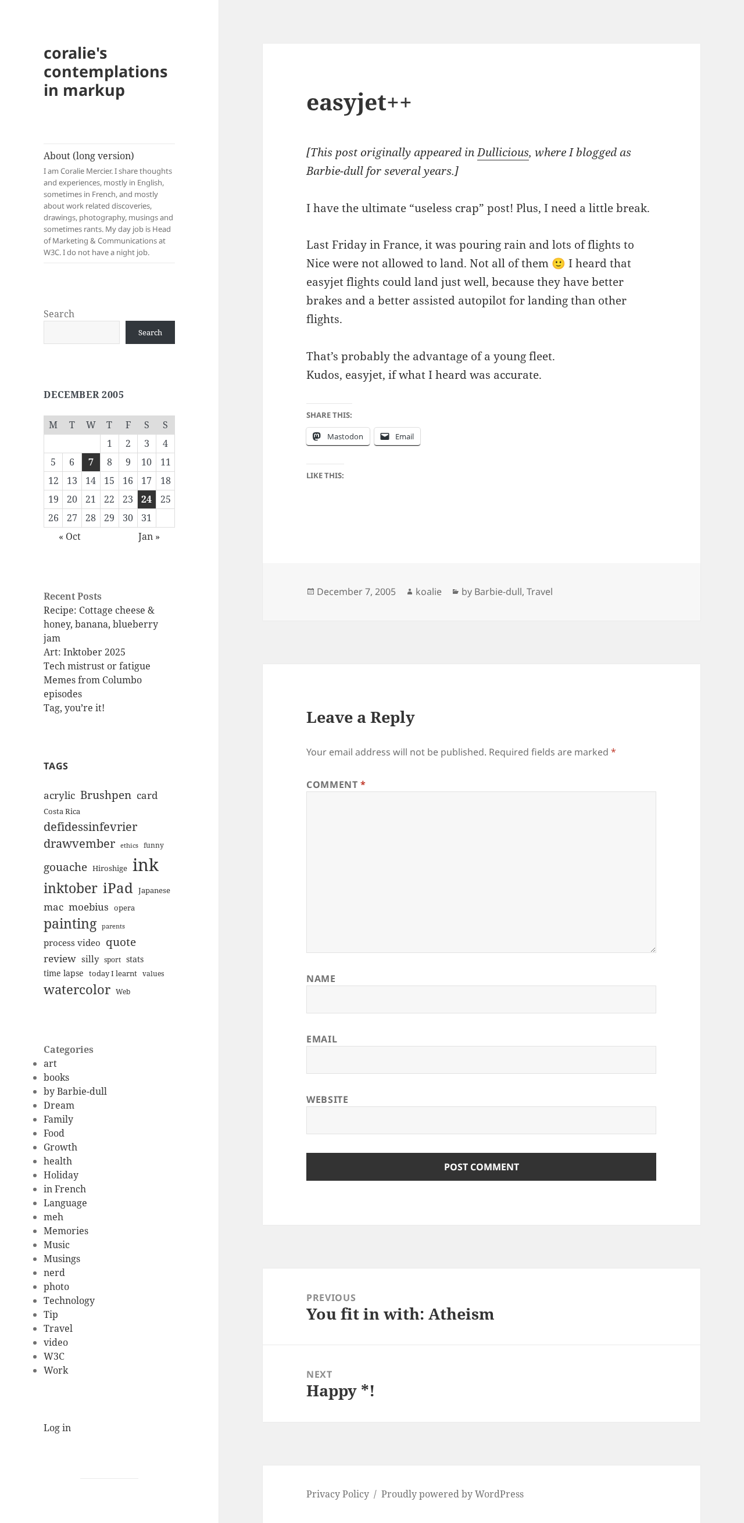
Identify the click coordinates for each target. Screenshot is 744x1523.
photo (56, 1286)
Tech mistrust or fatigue (97, 666)
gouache (65, 866)
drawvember (79, 843)
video (56, 1342)
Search (59, 313)
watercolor (77, 989)
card (147, 795)
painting (70, 924)
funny (154, 845)
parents (113, 926)
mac (53, 906)
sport (112, 960)
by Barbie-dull (75, 1091)
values (153, 973)
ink (146, 864)
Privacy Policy (337, 1494)
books (56, 1077)
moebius (89, 906)
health (58, 1161)
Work (56, 1370)
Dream (59, 1105)
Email (321, 1039)
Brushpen (105, 794)
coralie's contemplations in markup (105, 71)
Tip (51, 1314)
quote (121, 941)
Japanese (154, 890)
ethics (129, 845)
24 (146, 499)
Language (65, 1202)
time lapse (64, 973)
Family (58, 1119)
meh (53, 1216)
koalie (429, 591)
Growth (60, 1147)
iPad (118, 888)
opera (124, 907)
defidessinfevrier (90, 826)
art (50, 1063)
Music (57, 1244)
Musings (62, 1258)
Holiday (61, 1175)
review (60, 958)
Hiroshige (109, 868)
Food (54, 1133)
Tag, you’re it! (74, 707)
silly (90, 959)
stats (135, 959)
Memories (66, 1230)
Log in (57, 1427)
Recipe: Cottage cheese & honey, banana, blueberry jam (101, 624)
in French (65, 1188)
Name (321, 978)
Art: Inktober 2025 (85, 652)
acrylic (59, 795)
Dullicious (503, 152)
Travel (58, 1328)
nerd (54, 1272)
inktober (71, 888)
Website (327, 1099)
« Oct (70, 536)
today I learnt (113, 973)
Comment (336, 784)
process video (72, 942)
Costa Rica (62, 811)
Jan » (149, 536)
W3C (54, 1356)
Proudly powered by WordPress (452, 1494)
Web (123, 992)
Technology (69, 1300)
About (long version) (108, 203)
